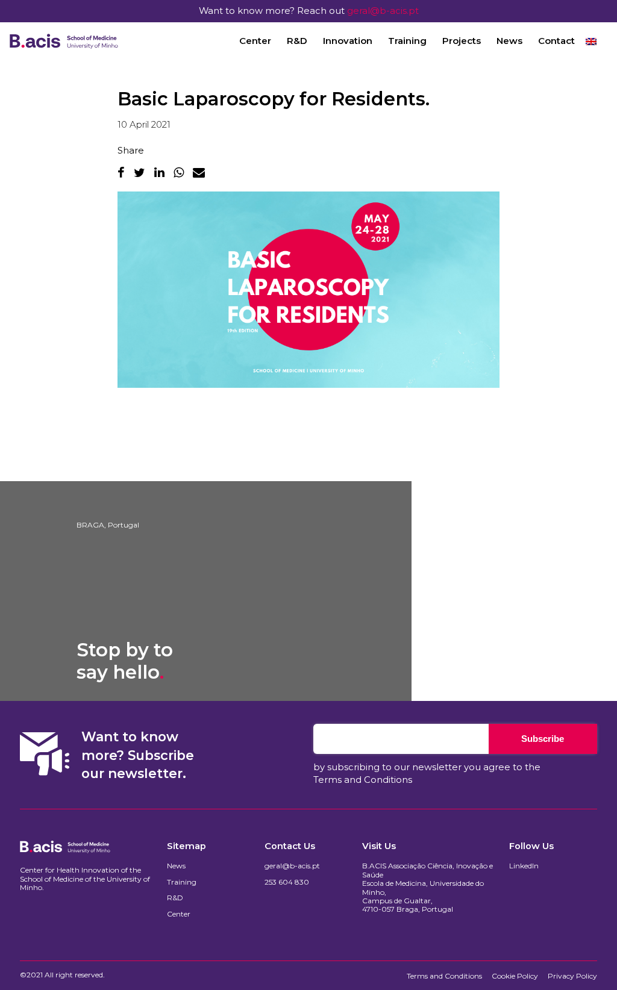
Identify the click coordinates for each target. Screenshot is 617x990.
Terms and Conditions (362, 779)
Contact (556, 40)
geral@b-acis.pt (383, 10)
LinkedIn (524, 866)
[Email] (199, 172)
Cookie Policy (515, 976)
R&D (297, 40)
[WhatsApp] (179, 172)
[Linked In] (159, 172)
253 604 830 (287, 882)
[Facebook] (121, 172)
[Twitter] (139, 172)
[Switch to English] (591, 41)
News (509, 40)
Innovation (347, 40)
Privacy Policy (572, 976)
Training (407, 40)
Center (255, 40)
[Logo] (64, 41)
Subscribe (542, 738)
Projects (461, 40)
